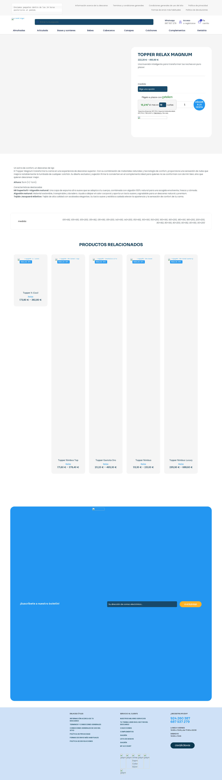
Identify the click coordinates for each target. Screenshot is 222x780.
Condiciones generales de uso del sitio (85, 729)
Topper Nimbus (143, 460)
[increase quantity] (190, 104)
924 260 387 (180, 718)
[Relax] (152, 123)
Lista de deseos (127, 739)
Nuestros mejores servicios (133, 718)
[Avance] (40, 273)
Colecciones (126, 728)
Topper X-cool (30, 293)
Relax (30, 296)
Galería (123, 735)
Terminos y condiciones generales (85, 724)
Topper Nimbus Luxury (180, 460)
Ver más (165, 113)
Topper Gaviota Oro (106, 460)
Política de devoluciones (81, 741)
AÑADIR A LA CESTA (199, 104)
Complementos (127, 732)
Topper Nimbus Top (68, 460)
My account (125, 746)
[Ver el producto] (40, 262)
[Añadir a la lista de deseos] (40, 267)
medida (142, 84)
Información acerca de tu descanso (82, 719)
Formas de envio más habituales (84, 737)
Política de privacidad (80, 734)
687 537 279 (180, 722)
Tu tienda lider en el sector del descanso (134, 723)
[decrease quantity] (179, 104)
